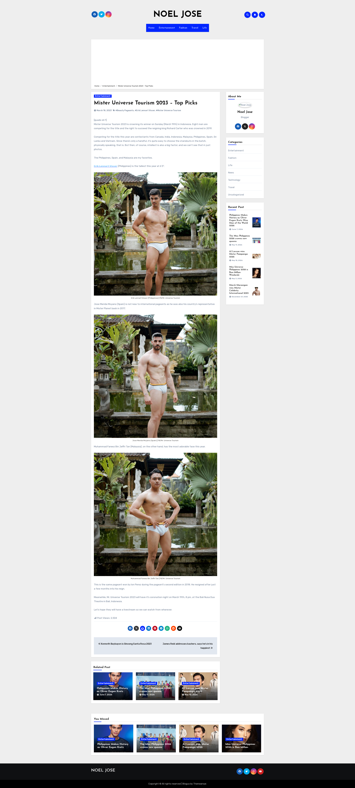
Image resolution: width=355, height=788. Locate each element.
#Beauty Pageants (125, 110)
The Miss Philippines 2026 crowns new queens (239, 238)
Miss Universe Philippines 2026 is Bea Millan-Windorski (240, 747)
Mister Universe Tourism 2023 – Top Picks (145, 103)
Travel (195, 28)
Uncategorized (236, 194)
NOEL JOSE (177, 15)
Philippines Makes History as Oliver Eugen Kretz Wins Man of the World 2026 (238, 220)
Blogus (186, 783)
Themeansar (199, 783)
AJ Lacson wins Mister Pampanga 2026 (238, 254)
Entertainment (167, 28)
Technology (234, 180)
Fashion (183, 28)
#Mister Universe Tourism (168, 110)
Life (204, 28)
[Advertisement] (178, 61)
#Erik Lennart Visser (145, 110)
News (231, 172)
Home (151, 28)
